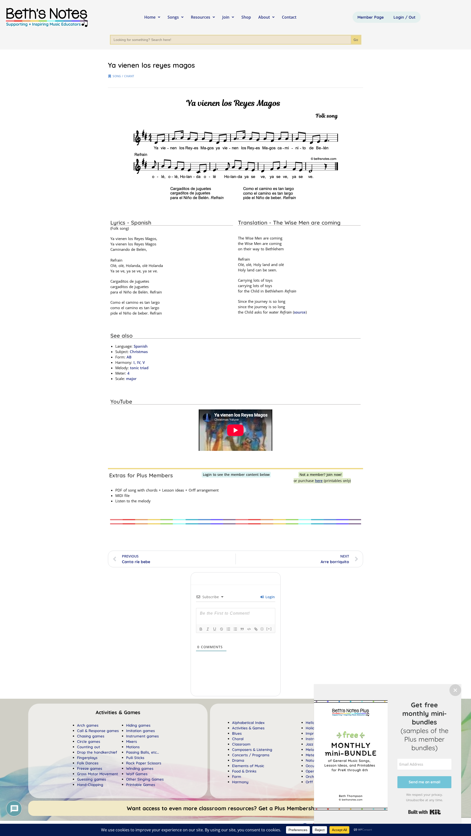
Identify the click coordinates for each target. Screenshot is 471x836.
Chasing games (90, 736)
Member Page (370, 17)
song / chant (123, 76)
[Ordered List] (228, 629)
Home (150, 17)
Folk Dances (87, 763)
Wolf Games (136, 774)
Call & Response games (98, 730)
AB (129, 357)
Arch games (87, 725)
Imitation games (140, 730)
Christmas (139, 351)
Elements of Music (248, 765)
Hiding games (138, 725)
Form (236, 776)
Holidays (313, 728)
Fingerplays (87, 757)
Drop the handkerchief (97, 752)
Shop (246, 17)
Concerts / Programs (250, 755)
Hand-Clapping (90, 784)
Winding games (139, 768)
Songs (173, 17)
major (131, 378)
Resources (200, 17)
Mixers (131, 741)
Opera (311, 771)
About (264, 17)
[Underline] (214, 629)
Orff (309, 782)
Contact (289, 17)
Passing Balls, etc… (142, 752)
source (300, 312)
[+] (269, 629)
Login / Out (404, 17)
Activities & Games (248, 728)
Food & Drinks (244, 771)
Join (225, 17)
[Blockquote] (242, 629)
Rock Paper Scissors (143, 763)
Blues (237, 733)
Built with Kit (424, 812)
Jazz (309, 744)
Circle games (88, 741)
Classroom (241, 744)
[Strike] (221, 629)
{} (262, 629)
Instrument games (142, 736)
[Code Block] (249, 629)
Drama (238, 760)
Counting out (88, 747)
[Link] (255, 629)
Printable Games (140, 784)
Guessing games (91, 779)
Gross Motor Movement (97, 774)
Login (269, 597)
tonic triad (139, 367)
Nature (312, 760)
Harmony (240, 782)
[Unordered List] (235, 629)
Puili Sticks (135, 757)
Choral (238, 738)
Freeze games (89, 768)
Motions (133, 747)
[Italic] (207, 629)
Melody (312, 749)
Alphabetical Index (248, 722)
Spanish (141, 346)
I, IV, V (138, 362)
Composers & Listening (252, 749)
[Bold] (200, 629)
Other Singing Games (145, 779)
